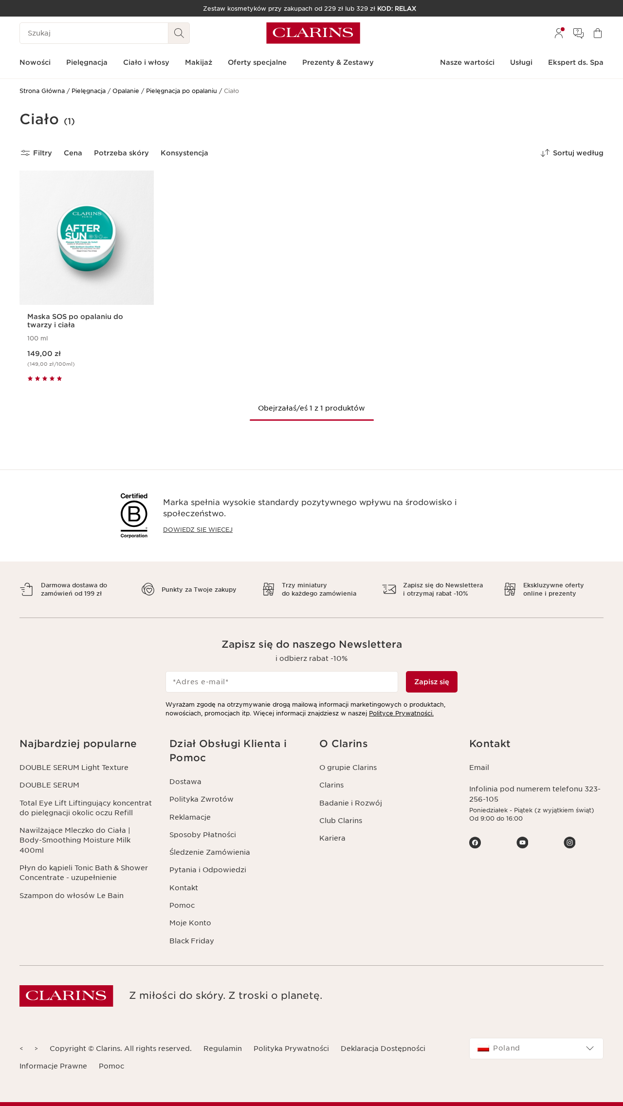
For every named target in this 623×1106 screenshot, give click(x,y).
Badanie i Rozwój (350, 803)
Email (479, 767)
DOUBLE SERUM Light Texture (73, 767)
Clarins (331, 785)
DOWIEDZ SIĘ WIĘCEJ (198, 529)
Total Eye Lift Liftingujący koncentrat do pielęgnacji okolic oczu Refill (85, 808)
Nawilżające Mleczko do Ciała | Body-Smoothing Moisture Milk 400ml (74, 840)
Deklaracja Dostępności (383, 1048)
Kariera (332, 838)
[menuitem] (559, 33)
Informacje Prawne (53, 1066)
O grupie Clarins (348, 767)
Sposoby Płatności (202, 835)
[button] (86, 744)
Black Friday (191, 941)
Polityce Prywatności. (401, 713)
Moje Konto (190, 923)
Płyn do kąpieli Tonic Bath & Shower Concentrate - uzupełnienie (83, 872)
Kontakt (183, 888)
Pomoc (182, 905)
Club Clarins (340, 821)
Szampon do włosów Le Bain (71, 896)
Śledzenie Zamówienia (209, 852)
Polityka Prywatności (291, 1048)
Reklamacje (190, 817)
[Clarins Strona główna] (313, 33)
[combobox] (536, 1048)
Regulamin (222, 1048)
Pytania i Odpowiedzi (207, 870)
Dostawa (185, 782)
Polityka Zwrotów (201, 799)
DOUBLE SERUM (49, 785)
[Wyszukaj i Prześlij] (179, 33)
